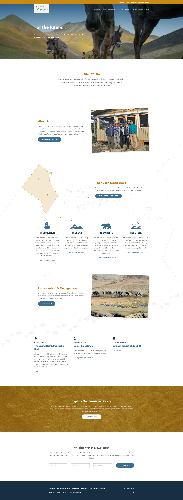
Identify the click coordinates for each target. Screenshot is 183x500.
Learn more (38, 371)
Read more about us (50, 139)
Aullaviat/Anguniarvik (141, 9)
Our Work (120, 9)
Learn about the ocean (135, 252)
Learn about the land (76, 252)
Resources (121, 2)
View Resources (91, 417)
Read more (117, 351)
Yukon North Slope (108, 9)
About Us (97, 9)
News (127, 2)
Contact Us (133, 2)
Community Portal (143, 2)
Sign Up (125, 465)
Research (128, 9)
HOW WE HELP (47, 304)
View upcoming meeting (82, 358)
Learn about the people (46, 260)
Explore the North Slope (108, 196)
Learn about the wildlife (105, 257)
